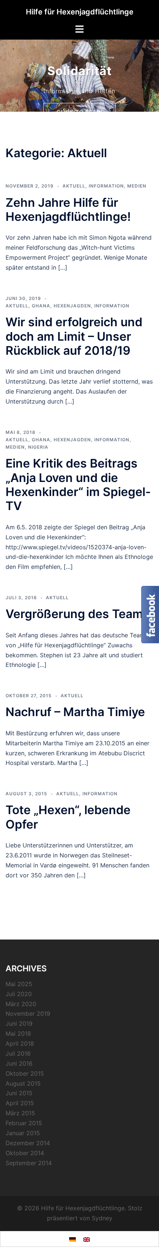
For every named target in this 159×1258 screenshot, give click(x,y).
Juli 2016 (18, 1053)
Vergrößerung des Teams (78, 614)
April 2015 (20, 1103)
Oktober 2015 (25, 1073)
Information (106, 186)
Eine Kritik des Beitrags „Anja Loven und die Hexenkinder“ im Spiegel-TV (78, 484)
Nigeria (38, 447)
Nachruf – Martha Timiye (75, 712)
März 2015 (20, 1113)
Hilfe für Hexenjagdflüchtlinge (79, 11)
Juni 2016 (19, 1063)
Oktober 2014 (25, 1153)
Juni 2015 (19, 1093)
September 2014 (29, 1163)
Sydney (102, 1218)
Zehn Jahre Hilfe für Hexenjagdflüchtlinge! (68, 209)
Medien (136, 186)
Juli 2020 (19, 994)
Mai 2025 (19, 984)
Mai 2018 (18, 1033)
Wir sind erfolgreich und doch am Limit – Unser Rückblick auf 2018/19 (74, 336)
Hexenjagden (72, 305)
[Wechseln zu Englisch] (87, 1239)
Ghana (41, 305)
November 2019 (28, 1013)
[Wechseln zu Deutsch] (72, 1239)
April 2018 (20, 1043)
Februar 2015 (24, 1123)
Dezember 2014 (28, 1143)
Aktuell (73, 186)
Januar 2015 (23, 1133)
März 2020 (21, 1004)
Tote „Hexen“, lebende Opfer (68, 817)
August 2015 (23, 1083)
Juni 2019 (19, 1023)
